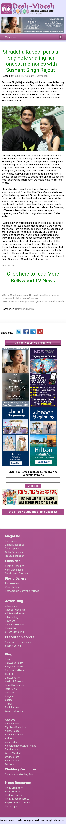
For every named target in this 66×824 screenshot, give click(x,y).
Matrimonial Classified (17, 573)
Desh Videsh (8, 820)
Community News (14, 670)
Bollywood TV (12, 677)
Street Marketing (14, 632)
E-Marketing (11, 617)
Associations (12, 742)
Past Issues (11, 541)
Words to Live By (14, 711)
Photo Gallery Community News (22, 591)
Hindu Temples (13, 791)
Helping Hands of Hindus (18, 802)
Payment (10, 621)
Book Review (12, 707)
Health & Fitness (14, 681)
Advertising (11, 606)
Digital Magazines (14, 544)
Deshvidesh (41, 75)
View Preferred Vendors (18, 642)
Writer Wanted (13, 753)
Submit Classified (14, 566)
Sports (9, 700)
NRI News (10, 692)
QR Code (9, 764)
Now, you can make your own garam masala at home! (33, 301)
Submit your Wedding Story (20, 774)
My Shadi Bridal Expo (16, 727)
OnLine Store (12, 757)
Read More (8, 265)
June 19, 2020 (22, 75)
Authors (9, 738)
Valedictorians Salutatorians (20, 745)
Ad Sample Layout (15, 613)
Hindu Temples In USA (17, 799)
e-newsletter (12, 723)
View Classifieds (14, 569)
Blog (7, 659)
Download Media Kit (15, 624)
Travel (8, 703)
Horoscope (11, 806)
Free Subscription (14, 556)
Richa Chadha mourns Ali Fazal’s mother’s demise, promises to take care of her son (31, 297)
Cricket (9, 674)
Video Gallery (12, 587)
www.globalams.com (55, 820)
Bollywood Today (14, 663)
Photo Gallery (12, 583)
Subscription (12, 548)
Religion (9, 696)
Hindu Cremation (14, 787)
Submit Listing (13, 645)
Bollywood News (24, 309)
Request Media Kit (15, 609)
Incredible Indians (14, 685)
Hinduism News (13, 795)
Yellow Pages (12, 731)
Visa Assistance (14, 734)
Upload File (11, 628)
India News (11, 689)
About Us (10, 719)
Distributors (11, 749)
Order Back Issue (14, 552)
